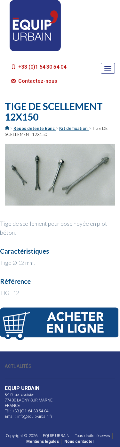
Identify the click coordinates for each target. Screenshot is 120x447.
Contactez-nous (37, 81)
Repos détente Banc (34, 128)
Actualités (18, 366)
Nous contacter (79, 441)
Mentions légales (42, 441)
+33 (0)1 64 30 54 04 (41, 67)
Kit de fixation (74, 128)
